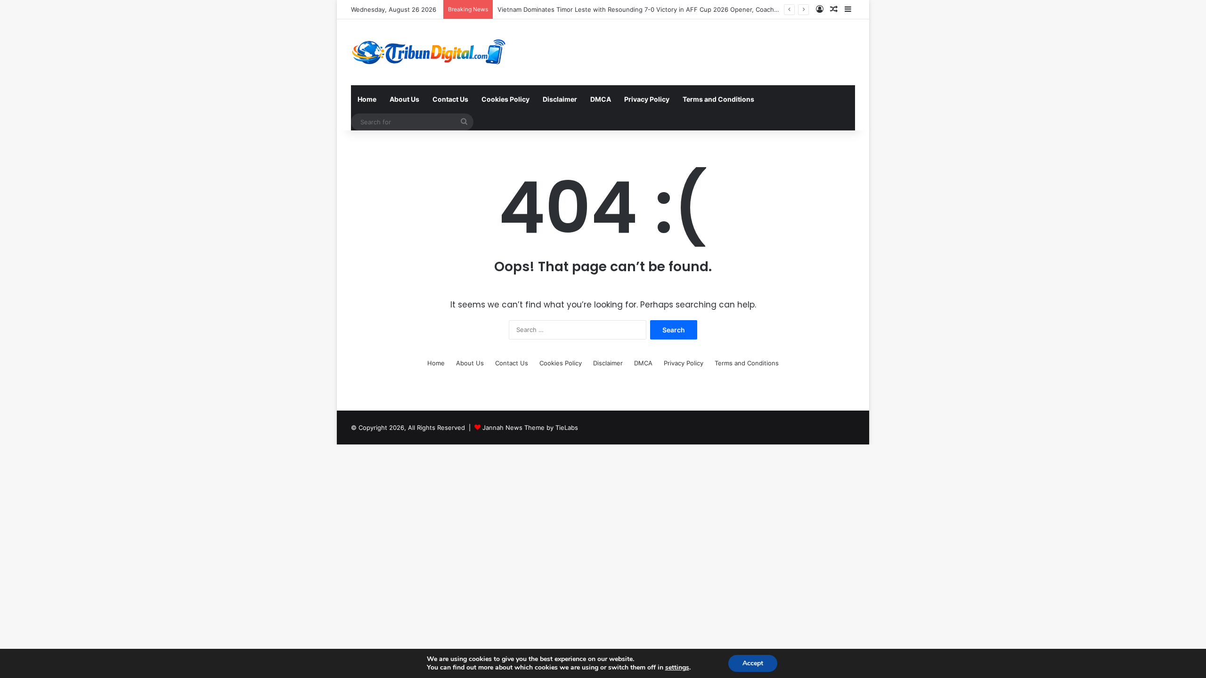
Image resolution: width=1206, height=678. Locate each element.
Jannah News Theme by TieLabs (530, 427)
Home (367, 99)
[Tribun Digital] (430, 52)
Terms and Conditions (718, 99)
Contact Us (450, 99)
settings (677, 667)
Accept (752, 663)
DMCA (600, 99)
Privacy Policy (646, 99)
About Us (404, 99)
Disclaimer (560, 99)
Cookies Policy (505, 99)
